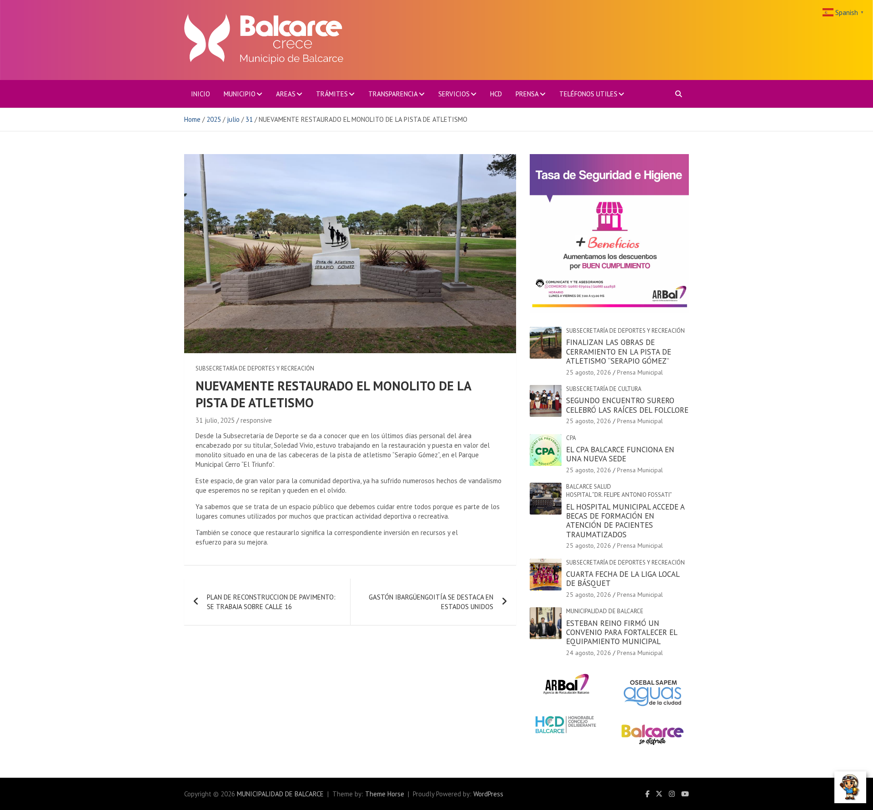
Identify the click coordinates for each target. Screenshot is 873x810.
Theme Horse (384, 794)
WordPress (488, 794)
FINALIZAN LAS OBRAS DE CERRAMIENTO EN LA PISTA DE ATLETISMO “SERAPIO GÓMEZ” (618, 351)
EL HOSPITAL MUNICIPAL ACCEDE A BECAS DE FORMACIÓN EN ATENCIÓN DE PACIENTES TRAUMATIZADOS (625, 521)
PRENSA (527, 94)
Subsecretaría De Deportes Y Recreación (255, 368)
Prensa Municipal (640, 372)
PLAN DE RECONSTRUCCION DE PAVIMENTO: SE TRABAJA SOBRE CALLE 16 (271, 602)
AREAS (286, 94)
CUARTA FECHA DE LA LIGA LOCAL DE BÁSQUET (622, 578)
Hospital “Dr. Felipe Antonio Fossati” (619, 495)
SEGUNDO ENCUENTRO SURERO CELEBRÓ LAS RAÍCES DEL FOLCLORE (627, 405)
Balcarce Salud (588, 486)
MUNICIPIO (240, 94)
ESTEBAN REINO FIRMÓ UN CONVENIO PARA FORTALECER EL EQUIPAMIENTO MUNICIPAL (621, 632)
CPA (571, 438)
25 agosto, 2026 (588, 372)
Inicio (200, 94)
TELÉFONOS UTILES (588, 94)
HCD (496, 94)
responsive (256, 420)
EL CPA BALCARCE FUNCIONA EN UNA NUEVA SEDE (620, 454)
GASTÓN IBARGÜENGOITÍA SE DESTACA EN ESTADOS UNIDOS (431, 602)
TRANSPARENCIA (393, 94)
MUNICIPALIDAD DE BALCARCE (280, 794)
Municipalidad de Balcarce (604, 611)
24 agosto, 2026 (588, 653)
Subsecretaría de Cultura (604, 389)
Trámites (332, 94)
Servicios (454, 94)
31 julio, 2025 (215, 420)
